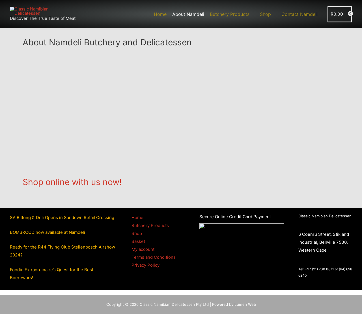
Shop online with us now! (72, 182)
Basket (138, 241)
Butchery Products (150, 225)
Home (137, 217)
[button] (251, 14)
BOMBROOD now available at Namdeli (47, 232)
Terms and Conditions (154, 257)
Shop (137, 233)
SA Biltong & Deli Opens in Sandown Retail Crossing (62, 217)
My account (143, 249)
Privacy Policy (146, 265)
